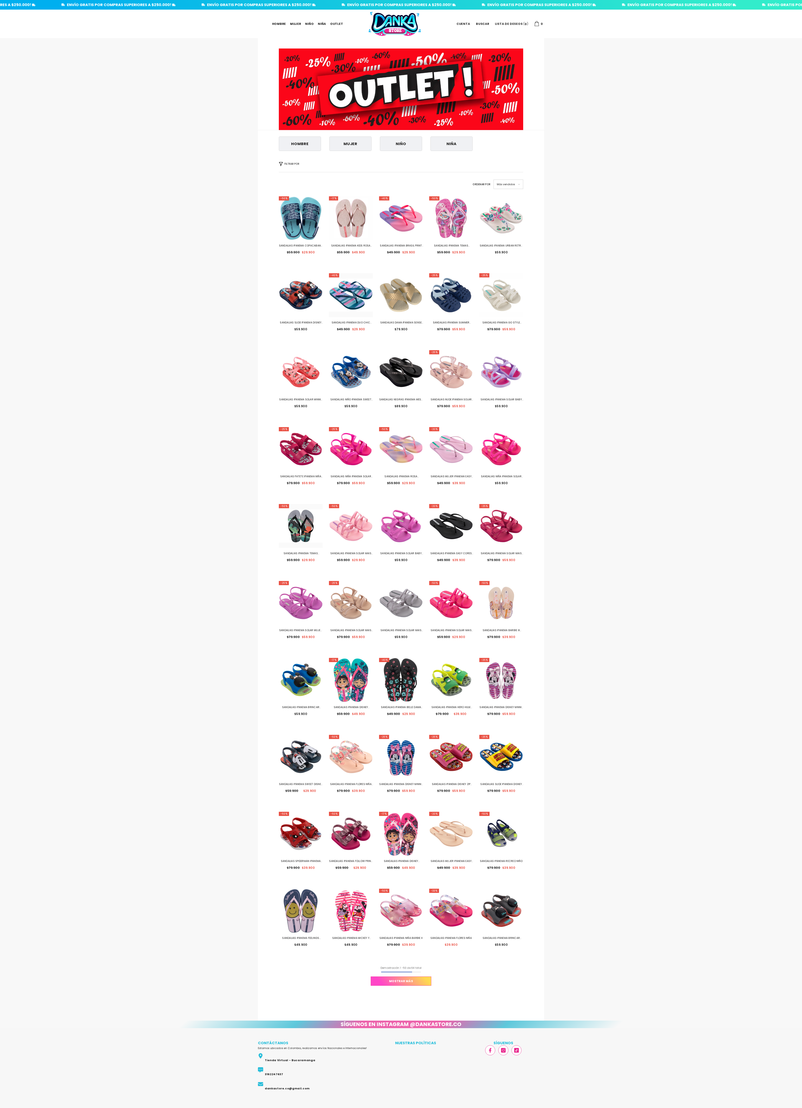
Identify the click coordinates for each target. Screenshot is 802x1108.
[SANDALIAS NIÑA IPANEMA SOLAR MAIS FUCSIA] (351, 449)
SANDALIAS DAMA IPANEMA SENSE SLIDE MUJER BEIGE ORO (401, 323)
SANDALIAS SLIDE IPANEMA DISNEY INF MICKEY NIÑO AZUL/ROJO (300, 323)
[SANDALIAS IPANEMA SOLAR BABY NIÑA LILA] (401, 526)
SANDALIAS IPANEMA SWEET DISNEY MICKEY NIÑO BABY (300, 784)
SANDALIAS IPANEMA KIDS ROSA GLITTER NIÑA (350, 246)
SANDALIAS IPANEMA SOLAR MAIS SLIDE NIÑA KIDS (350, 553)
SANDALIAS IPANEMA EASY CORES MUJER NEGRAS (451, 553)
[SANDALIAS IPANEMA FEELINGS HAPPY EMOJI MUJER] (301, 911)
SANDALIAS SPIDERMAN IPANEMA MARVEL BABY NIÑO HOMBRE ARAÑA (301, 861)
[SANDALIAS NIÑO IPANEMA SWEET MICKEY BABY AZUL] (351, 372)
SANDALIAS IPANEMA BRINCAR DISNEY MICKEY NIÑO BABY (501, 938)
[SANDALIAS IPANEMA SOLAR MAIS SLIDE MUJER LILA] (401, 603)
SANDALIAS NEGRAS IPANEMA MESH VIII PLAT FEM (401, 400)
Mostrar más (401, 981)
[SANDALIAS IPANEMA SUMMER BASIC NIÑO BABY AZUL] (451, 295)
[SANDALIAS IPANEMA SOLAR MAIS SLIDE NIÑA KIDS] (351, 526)
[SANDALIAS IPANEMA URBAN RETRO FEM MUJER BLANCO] (501, 218)
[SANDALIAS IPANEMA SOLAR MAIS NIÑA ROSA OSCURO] (501, 526)
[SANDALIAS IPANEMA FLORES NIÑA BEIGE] (351, 757)
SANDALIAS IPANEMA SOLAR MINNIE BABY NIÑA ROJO (300, 400)
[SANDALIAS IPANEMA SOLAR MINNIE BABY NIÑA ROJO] (301, 372)
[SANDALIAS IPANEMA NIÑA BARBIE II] (401, 911)
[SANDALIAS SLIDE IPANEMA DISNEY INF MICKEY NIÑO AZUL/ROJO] (301, 295)
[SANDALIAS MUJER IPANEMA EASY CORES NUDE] (451, 834)
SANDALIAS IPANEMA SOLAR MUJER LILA (300, 630)
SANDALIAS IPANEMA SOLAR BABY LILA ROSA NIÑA (501, 400)
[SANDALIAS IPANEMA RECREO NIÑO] (501, 834)
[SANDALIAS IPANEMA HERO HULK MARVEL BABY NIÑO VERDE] (451, 680)
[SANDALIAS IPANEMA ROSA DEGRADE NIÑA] (401, 449)
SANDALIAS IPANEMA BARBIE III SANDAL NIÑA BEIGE (501, 630)
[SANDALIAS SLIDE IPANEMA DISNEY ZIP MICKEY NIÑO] (501, 757)
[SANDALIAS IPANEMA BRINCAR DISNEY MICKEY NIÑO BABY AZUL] (301, 680)
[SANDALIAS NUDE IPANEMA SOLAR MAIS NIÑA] (451, 372)
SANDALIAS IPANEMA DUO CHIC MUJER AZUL (351, 323)
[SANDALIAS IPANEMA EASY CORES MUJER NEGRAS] (451, 526)
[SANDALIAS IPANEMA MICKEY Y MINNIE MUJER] (351, 911)
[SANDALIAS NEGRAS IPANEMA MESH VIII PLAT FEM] (401, 372)
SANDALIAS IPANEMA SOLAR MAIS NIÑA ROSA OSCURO (501, 553)
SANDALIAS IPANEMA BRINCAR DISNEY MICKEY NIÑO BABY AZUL (301, 707)
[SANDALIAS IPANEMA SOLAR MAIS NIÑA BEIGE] (351, 603)
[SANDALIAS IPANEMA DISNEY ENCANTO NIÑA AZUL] (351, 680)
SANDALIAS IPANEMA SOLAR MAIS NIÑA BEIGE (350, 630)
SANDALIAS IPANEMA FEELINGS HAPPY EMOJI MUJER (300, 938)
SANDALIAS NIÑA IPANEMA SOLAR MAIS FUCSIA (351, 477)
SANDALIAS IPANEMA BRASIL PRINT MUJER (401, 246)
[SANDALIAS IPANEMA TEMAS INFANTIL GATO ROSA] (451, 218)
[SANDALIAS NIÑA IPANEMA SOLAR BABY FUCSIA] (501, 449)
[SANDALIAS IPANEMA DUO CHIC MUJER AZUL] (351, 295)
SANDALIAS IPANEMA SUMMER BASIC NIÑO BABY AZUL (451, 323)
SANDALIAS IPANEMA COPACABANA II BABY (301, 246)
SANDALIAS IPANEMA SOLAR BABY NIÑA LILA (401, 553)
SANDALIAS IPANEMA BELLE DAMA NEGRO (401, 707)
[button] (508, 184)
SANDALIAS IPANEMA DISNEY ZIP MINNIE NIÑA (451, 784)
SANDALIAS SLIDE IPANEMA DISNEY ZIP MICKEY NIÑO (501, 784)
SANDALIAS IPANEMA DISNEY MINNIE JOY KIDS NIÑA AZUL (401, 784)
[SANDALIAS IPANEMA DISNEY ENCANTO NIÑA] (401, 834)
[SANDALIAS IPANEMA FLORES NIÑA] (451, 911)
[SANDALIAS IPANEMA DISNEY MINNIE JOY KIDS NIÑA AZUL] (401, 757)
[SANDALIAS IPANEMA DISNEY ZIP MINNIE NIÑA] (451, 757)
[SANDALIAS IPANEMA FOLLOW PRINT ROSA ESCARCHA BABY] (351, 834)
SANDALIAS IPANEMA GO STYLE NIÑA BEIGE (501, 323)
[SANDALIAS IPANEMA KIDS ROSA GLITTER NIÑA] (351, 218)
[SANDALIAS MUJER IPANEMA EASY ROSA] (451, 449)
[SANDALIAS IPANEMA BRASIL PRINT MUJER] (401, 218)
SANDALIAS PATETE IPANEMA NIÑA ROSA (300, 477)
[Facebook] (490, 1050)
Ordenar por (481, 184)
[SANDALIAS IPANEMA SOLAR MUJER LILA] (301, 603)
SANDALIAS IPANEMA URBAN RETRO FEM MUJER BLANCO (501, 246)
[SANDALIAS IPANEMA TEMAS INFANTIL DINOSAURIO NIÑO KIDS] (301, 526)
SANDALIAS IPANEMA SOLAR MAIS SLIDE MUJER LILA (401, 630)
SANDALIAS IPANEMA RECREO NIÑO (501, 861)
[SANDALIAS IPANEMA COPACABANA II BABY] (301, 218)
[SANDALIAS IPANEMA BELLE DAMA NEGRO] (401, 680)
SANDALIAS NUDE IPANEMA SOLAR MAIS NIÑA (451, 400)
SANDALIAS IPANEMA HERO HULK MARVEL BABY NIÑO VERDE (451, 707)
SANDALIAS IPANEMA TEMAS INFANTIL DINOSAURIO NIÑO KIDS (301, 553)
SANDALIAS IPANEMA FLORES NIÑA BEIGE (351, 784)
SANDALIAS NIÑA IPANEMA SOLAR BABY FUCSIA (501, 477)
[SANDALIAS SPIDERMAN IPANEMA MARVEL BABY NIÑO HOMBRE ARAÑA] (301, 834)
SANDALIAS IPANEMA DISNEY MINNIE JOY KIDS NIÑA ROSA (501, 707)
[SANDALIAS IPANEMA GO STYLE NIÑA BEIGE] (501, 295)
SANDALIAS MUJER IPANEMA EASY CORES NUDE (451, 861)
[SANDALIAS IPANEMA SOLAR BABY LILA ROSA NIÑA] (501, 372)
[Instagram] (503, 1050)
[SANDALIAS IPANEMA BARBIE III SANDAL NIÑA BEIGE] (501, 603)
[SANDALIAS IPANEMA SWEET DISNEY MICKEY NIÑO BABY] (301, 757)
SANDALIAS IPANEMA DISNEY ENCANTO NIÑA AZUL (351, 707)
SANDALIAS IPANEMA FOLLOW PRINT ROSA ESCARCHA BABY (350, 861)
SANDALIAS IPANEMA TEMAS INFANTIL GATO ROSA (451, 246)
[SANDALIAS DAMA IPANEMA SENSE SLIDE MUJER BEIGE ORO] (401, 295)
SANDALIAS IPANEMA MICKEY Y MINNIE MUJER (350, 938)
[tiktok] (516, 1050)
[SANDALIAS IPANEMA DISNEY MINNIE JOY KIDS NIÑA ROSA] (501, 680)
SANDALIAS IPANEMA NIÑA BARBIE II (401, 938)
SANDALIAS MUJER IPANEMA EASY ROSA (451, 477)
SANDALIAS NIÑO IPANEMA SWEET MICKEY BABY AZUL (350, 400)
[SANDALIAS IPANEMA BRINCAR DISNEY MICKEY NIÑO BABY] (501, 911)
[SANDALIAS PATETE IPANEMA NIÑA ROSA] (301, 449)
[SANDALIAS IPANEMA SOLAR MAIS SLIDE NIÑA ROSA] (451, 603)
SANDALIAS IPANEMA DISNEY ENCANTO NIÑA (401, 861)
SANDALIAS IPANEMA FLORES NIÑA (451, 938)
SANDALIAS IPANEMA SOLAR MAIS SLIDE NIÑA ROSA (451, 630)
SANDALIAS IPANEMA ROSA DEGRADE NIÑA (401, 477)
